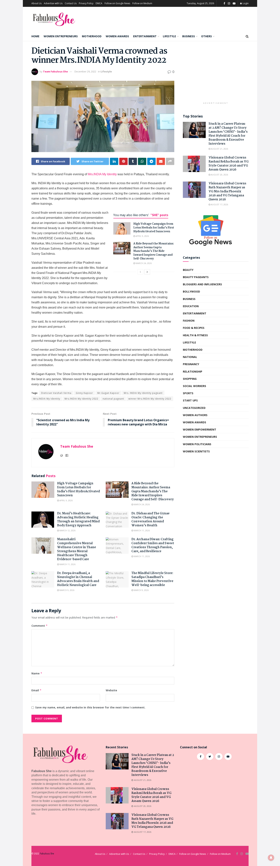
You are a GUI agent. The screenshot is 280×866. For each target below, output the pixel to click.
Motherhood (92, 36)
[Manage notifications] (271, 858)
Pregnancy (191, 364)
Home (35, 36)
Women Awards (117, 36)
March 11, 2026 (141, 530)
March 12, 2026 (67, 530)
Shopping (190, 379)
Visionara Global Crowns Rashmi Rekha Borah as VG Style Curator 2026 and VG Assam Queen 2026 (229, 163)
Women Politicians (197, 444)
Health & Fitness (195, 335)
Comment (39, 625)
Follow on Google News (117, 3)
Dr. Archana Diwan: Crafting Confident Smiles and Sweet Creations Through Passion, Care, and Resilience (152, 545)
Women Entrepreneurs (61, 36)
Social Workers (194, 386)
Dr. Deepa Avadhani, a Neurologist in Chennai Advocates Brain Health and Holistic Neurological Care (78, 579)
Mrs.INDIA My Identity (102, 174)
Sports (188, 393)
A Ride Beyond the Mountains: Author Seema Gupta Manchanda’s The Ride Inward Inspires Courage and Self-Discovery (153, 251)
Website (111, 690)
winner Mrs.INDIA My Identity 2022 (149, 398)
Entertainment (145, 36)
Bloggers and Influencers (202, 284)
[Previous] (140, 271)
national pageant (113, 398)
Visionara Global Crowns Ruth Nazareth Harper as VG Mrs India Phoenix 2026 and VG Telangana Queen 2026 (227, 191)
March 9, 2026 (66, 590)
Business (188, 36)
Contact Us (71, 3)
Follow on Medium (142, 3)
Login (245, 3)
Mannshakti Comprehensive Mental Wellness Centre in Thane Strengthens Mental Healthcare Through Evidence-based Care (76, 549)
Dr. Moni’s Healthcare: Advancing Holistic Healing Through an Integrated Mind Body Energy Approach (78, 519)
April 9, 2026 (142, 236)
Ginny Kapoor (84, 393)
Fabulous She (47, 853)
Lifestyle (169, 36)
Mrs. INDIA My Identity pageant (143, 393)
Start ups (190, 400)
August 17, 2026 (219, 204)
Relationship (192, 371)
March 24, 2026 (143, 263)
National (190, 357)
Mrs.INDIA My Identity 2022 (81, 398)
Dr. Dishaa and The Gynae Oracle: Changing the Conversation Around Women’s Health (150, 519)
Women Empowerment (199, 429)
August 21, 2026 (219, 148)
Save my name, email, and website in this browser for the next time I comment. (90, 707)
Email (36, 690)
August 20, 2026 (219, 174)
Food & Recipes (193, 328)
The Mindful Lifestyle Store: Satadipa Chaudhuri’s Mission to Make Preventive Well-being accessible (152, 579)
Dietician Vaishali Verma (56, 393)
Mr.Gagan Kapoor (108, 393)
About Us (36, 3)
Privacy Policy (86, 3)
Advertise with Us (53, 3)
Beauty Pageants (196, 277)
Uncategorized (194, 408)
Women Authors (195, 415)
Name (36, 673)
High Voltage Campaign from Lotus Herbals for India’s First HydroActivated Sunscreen (153, 228)
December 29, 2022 (85, 71)
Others (206, 36)
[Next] (147, 271)
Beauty (188, 270)
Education (191, 306)
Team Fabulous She (55, 71)
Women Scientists (196, 451)
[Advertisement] (216, 73)
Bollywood (191, 291)
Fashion (188, 320)
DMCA (99, 3)
